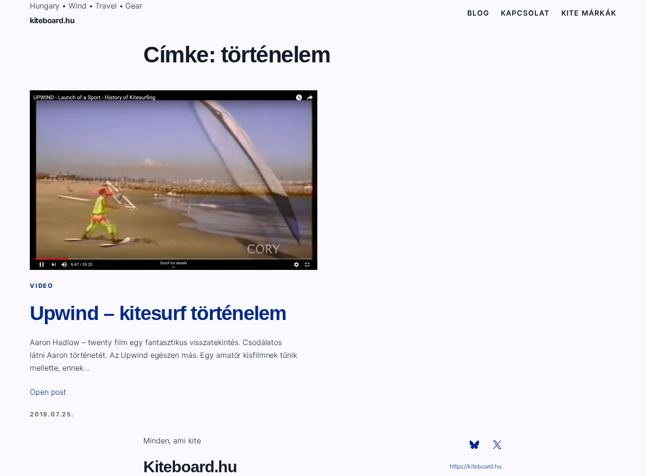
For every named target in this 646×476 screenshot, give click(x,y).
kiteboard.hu (52, 20)
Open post (48, 392)
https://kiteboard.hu (475, 466)
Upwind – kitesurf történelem (158, 313)
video (41, 285)
